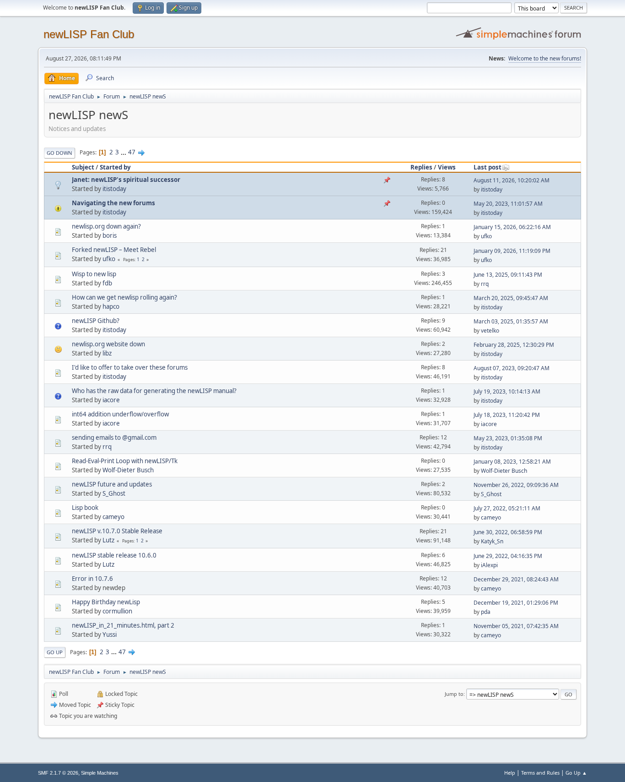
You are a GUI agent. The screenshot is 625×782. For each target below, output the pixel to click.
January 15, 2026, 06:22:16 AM (512, 227)
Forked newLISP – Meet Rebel (114, 250)
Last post (487, 167)
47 (131, 152)
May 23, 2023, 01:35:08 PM (508, 438)
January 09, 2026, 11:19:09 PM (512, 251)
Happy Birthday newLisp (106, 602)
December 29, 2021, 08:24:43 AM (516, 579)
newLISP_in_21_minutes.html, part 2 (123, 625)
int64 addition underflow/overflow (120, 414)
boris (109, 235)
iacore (111, 400)
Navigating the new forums (113, 203)
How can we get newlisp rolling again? (124, 297)
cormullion (117, 611)
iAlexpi (489, 565)
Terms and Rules (540, 772)
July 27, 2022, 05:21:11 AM (507, 508)
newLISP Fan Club (88, 34)
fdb (107, 283)
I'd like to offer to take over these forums (130, 367)
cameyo (113, 517)
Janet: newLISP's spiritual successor (126, 179)
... (124, 152)
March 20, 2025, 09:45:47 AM (511, 298)
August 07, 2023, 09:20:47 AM (512, 368)
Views (447, 167)
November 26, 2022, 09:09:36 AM (516, 485)
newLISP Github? (95, 321)
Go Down (59, 152)
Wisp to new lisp (94, 274)
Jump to (454, 693)
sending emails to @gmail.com (114, 437)
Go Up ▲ (576, 772)
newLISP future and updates (112, 484)
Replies (421, 167)
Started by (115, 167)
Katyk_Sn (492, 541)
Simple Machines (100, 773)
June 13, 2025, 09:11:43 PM (508, 275)
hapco (110, 306)
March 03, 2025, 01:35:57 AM (511, 321)
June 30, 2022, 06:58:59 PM (508, 532)
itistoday (114, 189)
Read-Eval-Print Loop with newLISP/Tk (125, 461)
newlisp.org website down (108, 344)
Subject (83, 167)
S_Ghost (113, 493)
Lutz (108, 540)
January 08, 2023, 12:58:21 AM (512, 461)
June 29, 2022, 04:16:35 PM (508, 556)
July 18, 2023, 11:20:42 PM (507, 415)
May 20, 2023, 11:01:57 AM (508, 204)
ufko (486, 236)
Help (509, 772)
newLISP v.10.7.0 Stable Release (117, 531)
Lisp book (85, 507)
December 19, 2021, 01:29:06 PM (516, 603)
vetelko (490, 330)
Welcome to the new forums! (544, 58)
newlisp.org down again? (106, 226)
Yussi (109, 634)
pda (485, 612)
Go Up (55, 652)
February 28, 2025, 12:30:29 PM (514, 345)
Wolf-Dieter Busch (128, 470)
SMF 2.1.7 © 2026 (58, 773)
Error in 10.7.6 (92, 578)
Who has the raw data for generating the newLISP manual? (154, 391)
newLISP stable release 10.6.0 (114, 555)
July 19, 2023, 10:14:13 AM (507, 391)
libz (107, 353)
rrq (485, 284)
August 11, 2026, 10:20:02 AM (512, 180)
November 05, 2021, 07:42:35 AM (516, 626)
